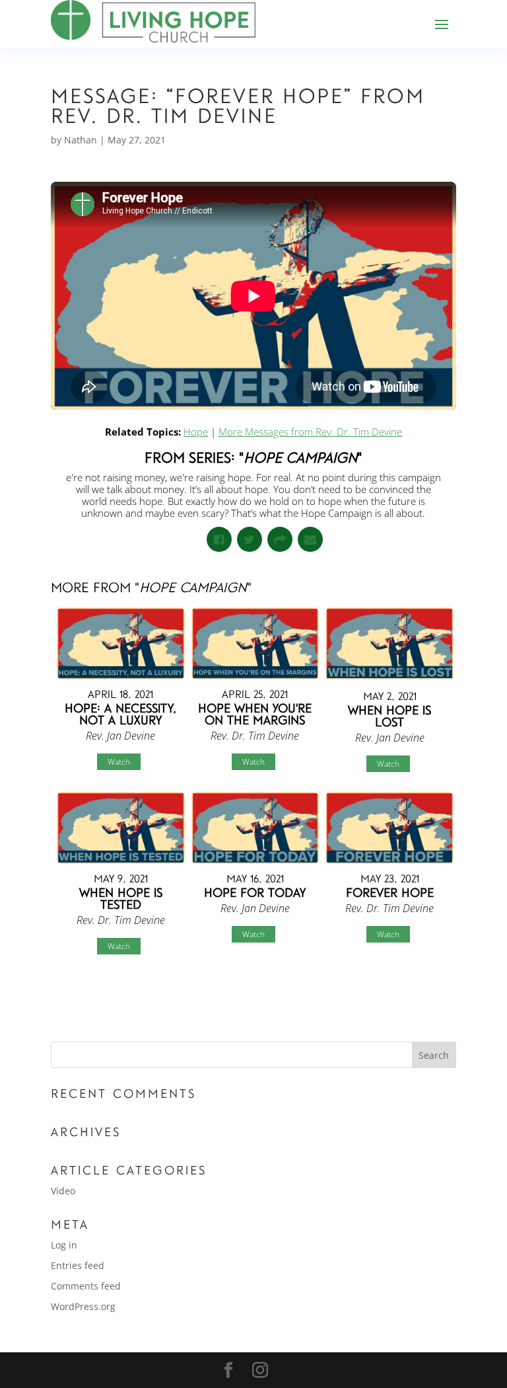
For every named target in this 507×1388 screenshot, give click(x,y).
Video (63, 1190)
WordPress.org (83, 1306)
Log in (64, 1245)
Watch (119, 761)
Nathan (80, 140)
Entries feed (77, 1265)
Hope (196, 431)
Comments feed (86, 1286)
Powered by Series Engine (407, 1000)
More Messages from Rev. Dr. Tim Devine (310, 431)
